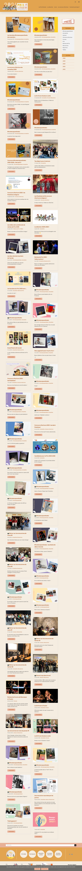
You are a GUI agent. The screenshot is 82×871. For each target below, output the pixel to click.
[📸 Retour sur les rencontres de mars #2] (18, 554)
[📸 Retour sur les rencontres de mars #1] (18, 617)
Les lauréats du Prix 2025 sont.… (17, 288)
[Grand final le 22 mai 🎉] (18, 338)
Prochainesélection (49, 854)
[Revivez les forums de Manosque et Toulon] (18, 687)
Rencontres (53, 97)
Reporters (65, 47)
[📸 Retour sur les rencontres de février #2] (18, 652)
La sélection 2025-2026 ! (41, 227)
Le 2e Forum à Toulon (40, 706)
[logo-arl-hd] (15, 863)
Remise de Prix (17, 228)
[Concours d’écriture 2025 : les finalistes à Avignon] (18, 183)
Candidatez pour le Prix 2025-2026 (44, 456)
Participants (32, 854)
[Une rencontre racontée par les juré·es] (45, 785)
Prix (64, 41)
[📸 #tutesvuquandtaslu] (45, 280)
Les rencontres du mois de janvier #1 (18, 731)
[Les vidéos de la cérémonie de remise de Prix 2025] (18, 215)
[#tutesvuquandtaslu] (45, 24)
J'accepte (37, 868)
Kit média (23, 854)
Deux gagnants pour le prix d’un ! (44, 351)
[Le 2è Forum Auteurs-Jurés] (45, 726)
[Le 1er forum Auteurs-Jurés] (45, 86)
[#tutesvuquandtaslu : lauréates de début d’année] (45, 535)
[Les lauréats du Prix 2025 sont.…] (18, 279)
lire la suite (11, 46)
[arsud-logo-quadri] (50, 863)
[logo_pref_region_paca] (44, 863)
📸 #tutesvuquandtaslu (41, 290)
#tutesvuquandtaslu (19, 39)
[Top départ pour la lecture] (45, 149)
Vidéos (21, 228)
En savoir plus (44, 868)
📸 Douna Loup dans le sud (42, 675)
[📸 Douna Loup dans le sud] (45, 663)
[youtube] (72, 854)
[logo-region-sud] (30, 863)
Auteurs (42, 642)
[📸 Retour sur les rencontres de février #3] (45, 626)
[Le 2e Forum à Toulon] (45, 696)
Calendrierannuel (41, 854)
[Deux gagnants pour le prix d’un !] (45, 341)
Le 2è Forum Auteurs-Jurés (42, 736)
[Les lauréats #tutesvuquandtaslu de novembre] (18, 24)
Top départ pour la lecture (42, 161)
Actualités (26, 39)
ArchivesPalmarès (58, 854)
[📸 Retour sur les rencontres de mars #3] (18, 521)
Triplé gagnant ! (12, 821)
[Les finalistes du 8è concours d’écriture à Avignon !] (45, 184)
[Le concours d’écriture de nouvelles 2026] (18, 58)
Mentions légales (72, 864)
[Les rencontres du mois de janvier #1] (18, 721)
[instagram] (69, 854)
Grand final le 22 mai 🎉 (14, 348)
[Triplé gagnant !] (18, 811)
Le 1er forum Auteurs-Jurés (42, 96)
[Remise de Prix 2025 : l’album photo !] (45, 247)
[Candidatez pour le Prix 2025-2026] (45, 446)
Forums (48, 97)
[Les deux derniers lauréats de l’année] (18, 246)
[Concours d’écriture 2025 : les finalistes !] (18, 368)
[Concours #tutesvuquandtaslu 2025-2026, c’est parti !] (18, 151)
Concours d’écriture (19, 71)
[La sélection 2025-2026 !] (45, 217)
